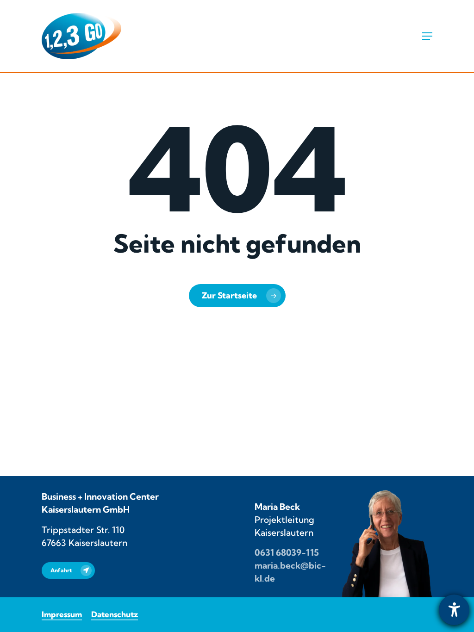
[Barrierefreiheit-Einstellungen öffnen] (454, 610)
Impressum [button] (62, 614)
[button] (427, 36)
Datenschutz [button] (114, 614)
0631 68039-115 (287, 552)
